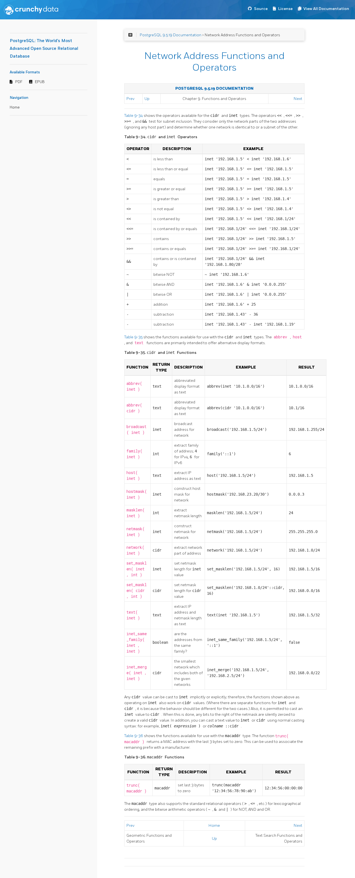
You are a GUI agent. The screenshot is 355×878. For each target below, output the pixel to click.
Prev (130, 98)
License (285, 8)
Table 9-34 (134, 115)
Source (261, 8)
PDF (18, 82)
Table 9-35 (133, 337)
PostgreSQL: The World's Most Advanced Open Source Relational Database (44, 48)
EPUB (40, 82)
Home (15, 107)
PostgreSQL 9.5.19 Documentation (170, 35)
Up (146, 98)
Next (298, 98)
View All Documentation (326, 8)
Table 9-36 (134, 735)
